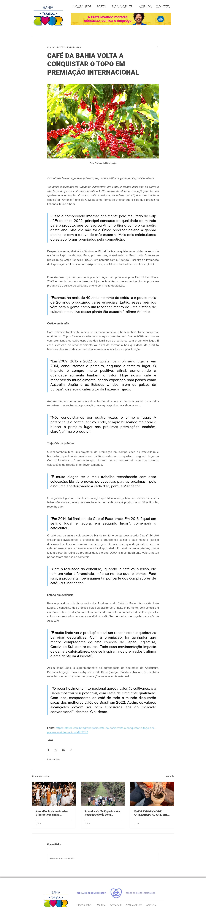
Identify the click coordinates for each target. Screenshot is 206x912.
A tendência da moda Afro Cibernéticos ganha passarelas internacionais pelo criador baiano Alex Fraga (52, 813)
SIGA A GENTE (122, 7)
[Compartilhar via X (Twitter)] (56, 749)
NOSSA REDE (82, 7)
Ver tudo (170, 776)
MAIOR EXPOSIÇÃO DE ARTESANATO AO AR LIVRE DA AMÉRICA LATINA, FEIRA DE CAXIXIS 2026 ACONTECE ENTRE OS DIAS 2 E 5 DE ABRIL (151, 813)
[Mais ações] (157, 47)
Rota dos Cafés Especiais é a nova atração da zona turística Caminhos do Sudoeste (102, 813)
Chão (50, 739)
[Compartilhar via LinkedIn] (63, 749)
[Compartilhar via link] (70, 749)
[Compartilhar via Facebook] (48, 749)
